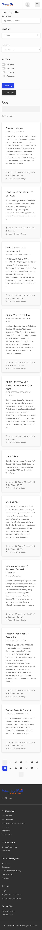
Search (7, 86)
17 (26, 762)
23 (21, 768)
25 (32, 768)
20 (5, 768)
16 (21, 762)
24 (26, 768)
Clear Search (9, 93)
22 (16, 768)
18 (32, 762)
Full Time (10, 64)
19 (37, 762)
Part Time (10, 68)
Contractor (11, 76)
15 (16, 762)
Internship (10, 72)
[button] (11, 116)
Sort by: (5, 116)
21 (10, 768)
